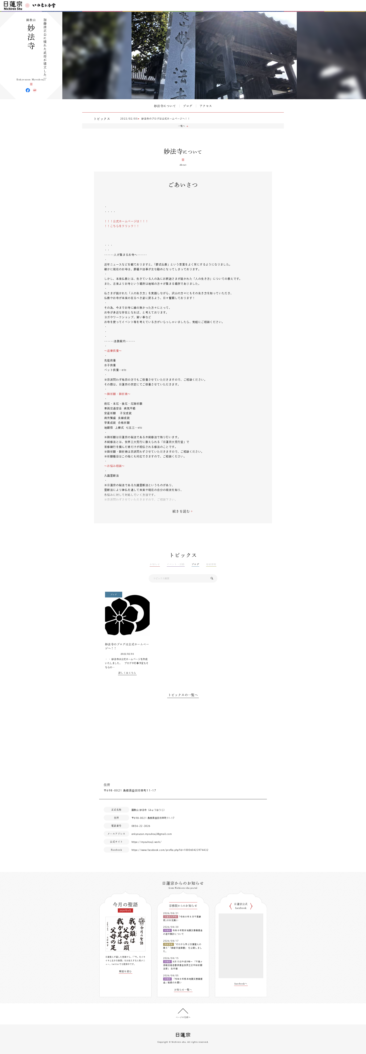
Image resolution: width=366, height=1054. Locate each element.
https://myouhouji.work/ (147, 842)
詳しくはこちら (127, 673)
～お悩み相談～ (114, 466)
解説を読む (125, 971)
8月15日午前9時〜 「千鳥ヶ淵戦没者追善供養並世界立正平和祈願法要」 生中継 (183, 965)
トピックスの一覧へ (183, 694)
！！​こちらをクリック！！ (122, 226)
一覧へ (181, 126)
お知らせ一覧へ (183, 990)
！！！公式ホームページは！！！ (126, 221)
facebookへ (240, 983)
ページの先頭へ (183, 1017)
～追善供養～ (113, 350)
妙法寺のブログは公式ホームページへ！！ (165, 118)
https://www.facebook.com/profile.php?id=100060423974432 (170, 850)
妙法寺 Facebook (28, 90)
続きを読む (181, 511)
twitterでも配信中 (121, 964)
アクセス (206, 106)
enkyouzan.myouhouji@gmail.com (152, 834)
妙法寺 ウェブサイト (35, 90)
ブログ (188, 106)
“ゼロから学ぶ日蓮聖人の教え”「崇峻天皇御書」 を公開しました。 (182, 947)
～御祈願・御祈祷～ (117, 394)
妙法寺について (165, 106)
